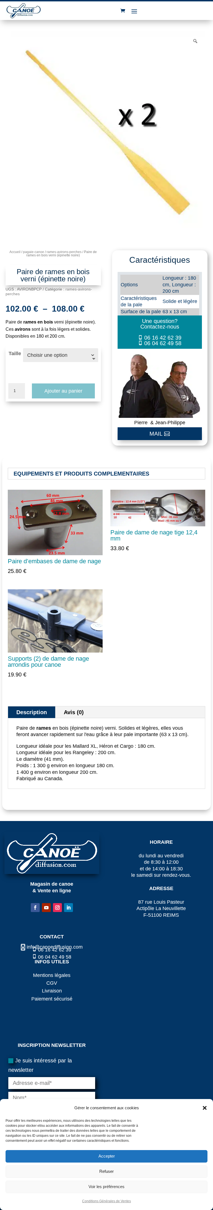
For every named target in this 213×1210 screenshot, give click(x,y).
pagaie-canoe (33, 252)
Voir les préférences (106, 1186)
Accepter (106, 1156)
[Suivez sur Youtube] (46, 907)
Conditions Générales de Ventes (106, 1201)
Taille (15, 353)
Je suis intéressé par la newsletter (40, 1065)
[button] (204, 1108)
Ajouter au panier (63, 391)
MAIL (156, 434)
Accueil (15, 252)
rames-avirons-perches (64, 252)
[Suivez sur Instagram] (57, 907)
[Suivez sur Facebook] (35, 907)
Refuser (106, 1171)
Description (31, 712)
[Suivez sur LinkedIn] (68, 907)
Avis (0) (74, 712)
